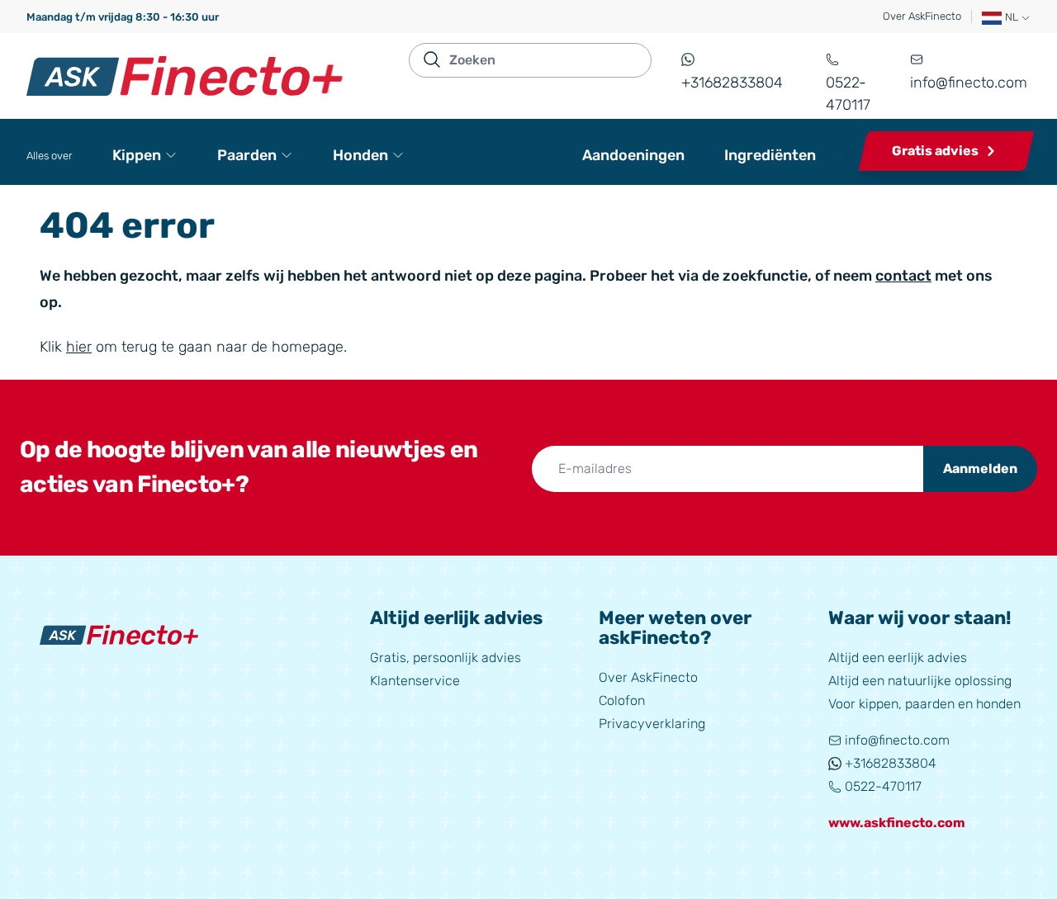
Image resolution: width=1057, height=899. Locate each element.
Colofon (622, 700)
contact (903, 276)
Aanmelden (980, 468)
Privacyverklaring (652, 723)
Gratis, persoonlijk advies (445, 657)
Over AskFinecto (922, 16)
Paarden (247, 155)
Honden (360, 155)
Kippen (136, 155)
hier (79, 347)
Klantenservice (415, 680)
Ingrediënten (770, 155)
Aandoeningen (633, 155)
